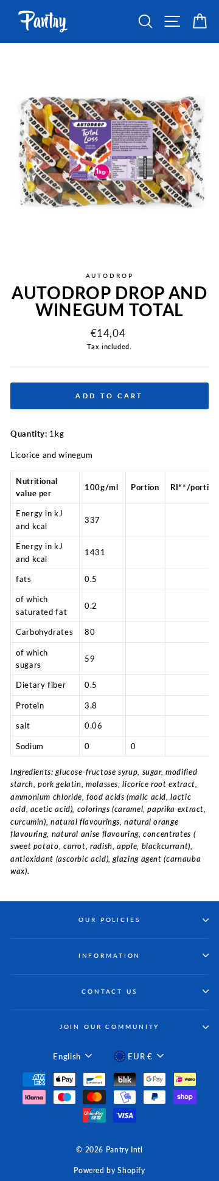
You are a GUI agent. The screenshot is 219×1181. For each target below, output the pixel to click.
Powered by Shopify (109, 1170)
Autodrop (110, 275)
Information (109, 955)
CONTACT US (109, 991)
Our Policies (109, 919)
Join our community (110, 1026)
